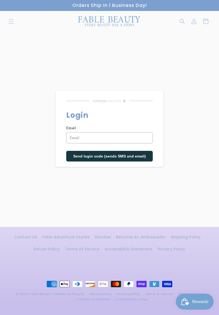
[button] (11, 21)
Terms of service (159, 294)
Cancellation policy (131, 299)
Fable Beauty (40, 294)
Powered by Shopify (68, 294)
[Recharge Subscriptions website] (109, 101)
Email (71, 128)
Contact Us (25, 237)
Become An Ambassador (141, 237)
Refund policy (100, 294)
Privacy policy (128, 294)
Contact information (93, 299)
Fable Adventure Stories (66, 237)
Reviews (103, 237)
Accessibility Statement (129, 249)
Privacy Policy (171, 249)
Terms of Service (82, 249)
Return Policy (47, 249)
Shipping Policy (186, 237)
